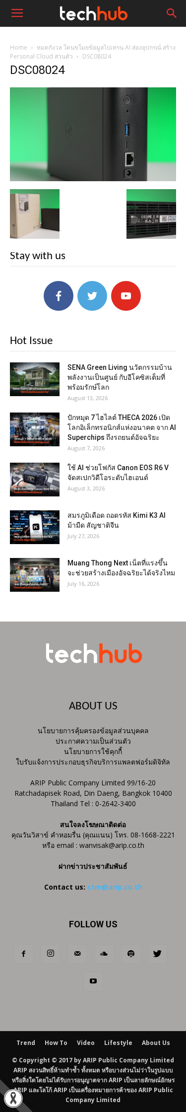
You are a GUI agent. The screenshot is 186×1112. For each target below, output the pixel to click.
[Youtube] (93, 981)
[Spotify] (131, 954)
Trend (25, 1043)
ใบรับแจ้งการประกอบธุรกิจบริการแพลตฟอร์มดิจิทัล (93, 761)
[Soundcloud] (104, 954)
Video (86, 1043)
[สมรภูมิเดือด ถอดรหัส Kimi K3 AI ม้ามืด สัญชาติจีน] (35, 527)
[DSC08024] (93, 179)
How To (56, 1043)
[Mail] (77, 954)
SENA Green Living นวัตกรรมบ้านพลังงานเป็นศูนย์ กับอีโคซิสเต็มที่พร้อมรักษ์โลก (119, 377)
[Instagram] (51, 954)
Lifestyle (118, 1043)
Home (18, 47)
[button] (172, 13)
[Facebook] (24, 954)
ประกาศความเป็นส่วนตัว (93, 741)
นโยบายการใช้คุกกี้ (93, 751)
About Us (156, 1043)
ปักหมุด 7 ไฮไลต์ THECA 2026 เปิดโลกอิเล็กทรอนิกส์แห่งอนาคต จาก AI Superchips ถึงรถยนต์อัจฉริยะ (121, 427)
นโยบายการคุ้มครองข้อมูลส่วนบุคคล (93, 730)
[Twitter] (158, 954)
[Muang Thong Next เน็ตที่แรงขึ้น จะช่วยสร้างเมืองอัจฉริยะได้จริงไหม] (35, 575)
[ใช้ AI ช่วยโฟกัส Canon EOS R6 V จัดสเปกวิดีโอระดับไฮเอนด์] (35, 480)
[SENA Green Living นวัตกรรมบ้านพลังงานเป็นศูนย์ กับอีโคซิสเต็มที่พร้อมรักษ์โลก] (35, 379)
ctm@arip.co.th (114, 887)
